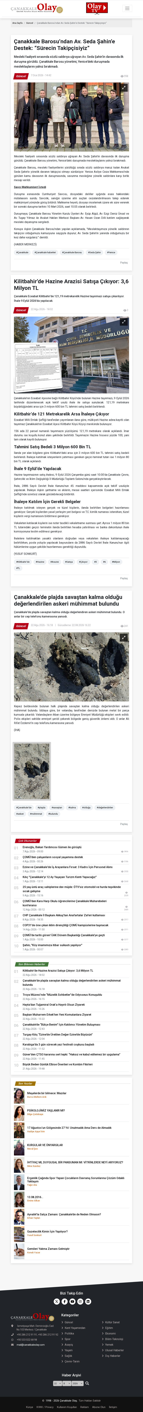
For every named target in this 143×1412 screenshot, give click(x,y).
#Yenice (111, 252)
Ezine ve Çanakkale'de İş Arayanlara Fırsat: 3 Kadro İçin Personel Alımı (67, 867)
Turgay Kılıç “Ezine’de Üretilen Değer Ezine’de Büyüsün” (58, 1034)
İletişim (113, 1407)
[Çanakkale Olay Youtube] (72, 1301)
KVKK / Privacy (45, 1407)
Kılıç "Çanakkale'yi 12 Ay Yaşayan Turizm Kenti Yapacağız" (60, 877)
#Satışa (69, 562)
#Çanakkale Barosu (72, 252)
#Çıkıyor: (83, 562)
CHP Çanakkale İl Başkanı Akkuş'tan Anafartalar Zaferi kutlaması (64, 915)
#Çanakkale (22, 252)
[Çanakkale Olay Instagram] (79, 1301)
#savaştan (57, 807)
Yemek (109, 1344)
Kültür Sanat (112, 1322)
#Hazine (40, 562)
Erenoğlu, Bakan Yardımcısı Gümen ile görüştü (52, 847)
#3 (95, 562)
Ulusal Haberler (114, 1350)
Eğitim (109, 1328)
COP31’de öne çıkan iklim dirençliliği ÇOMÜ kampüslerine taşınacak (65, 925)
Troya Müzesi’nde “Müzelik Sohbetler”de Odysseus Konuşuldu (62, 994)
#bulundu (53, 814)
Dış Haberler (112, 1356)
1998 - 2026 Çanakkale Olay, (61, 1400)
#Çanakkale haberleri (45, 252)
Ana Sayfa (17, 23)
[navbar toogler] (127, 8)
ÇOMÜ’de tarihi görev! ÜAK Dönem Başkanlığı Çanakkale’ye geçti (64, 935)
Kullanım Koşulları (67, 1407)
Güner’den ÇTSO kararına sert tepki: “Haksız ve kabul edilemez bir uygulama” (71, 1054)
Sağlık (68, 1356)
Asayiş (69, 1344)
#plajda (41, 807)
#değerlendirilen (105, 807)
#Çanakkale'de (23, 807)
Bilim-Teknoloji (114, 1339)
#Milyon (116, 562)
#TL (18, 568)
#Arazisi (54, 562)
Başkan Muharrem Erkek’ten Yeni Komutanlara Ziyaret (57, 1014)
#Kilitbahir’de (22, 562)
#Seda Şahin (94, 252)
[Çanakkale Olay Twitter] (56, 1301)
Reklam (84, 1407)
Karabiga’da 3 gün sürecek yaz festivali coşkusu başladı (58, 1044)
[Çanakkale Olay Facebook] (64, 1301)
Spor (67, 1339)
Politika (69, 1333)
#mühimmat (36, 814)
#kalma (72, 807)
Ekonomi (110, 1333)
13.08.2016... (35, 1198)
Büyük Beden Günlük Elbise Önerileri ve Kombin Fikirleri (58, 1064)
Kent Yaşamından (75, 1328)
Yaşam (69, 1350)
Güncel (29, 23)
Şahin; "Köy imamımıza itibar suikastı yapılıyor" (52, 945)
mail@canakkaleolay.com (31, 1344)
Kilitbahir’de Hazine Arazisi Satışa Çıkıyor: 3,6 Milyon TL (58, 970)
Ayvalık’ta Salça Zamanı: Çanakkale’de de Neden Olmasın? (64, 1216)
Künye (29, 1407)
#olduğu (86, 807)
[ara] (87, 1383)
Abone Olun (99, 1407)
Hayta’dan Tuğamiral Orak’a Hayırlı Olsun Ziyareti (54, 1004)
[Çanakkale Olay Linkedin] (87, 1301)
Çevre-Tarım (72, 1361)
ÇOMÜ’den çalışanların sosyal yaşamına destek (53, 857)
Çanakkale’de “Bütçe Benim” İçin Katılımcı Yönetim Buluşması (61, 1024)
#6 (104, 562)
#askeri (20, 814)
